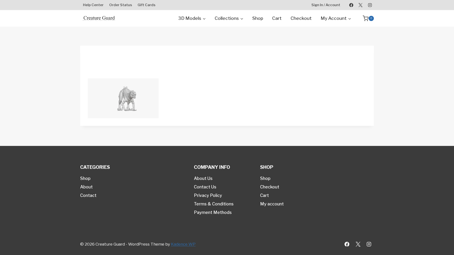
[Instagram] (370, 5)
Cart (277, 18)
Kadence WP (183, 244)
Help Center (93, 5)
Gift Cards (146, 5)
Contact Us (205, 186)
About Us (203, 178)
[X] (361, 5)
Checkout (301, 18)
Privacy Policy (208, 195)
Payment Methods (213, 212)
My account (272, 203)
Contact (88, 195)
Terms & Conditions (214, 203)
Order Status (120, 5)
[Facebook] (351, 5)
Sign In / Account (325, 5)
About (86, 186)
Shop (257, 18)
